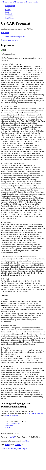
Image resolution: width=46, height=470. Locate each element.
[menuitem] (7, 10)
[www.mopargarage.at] (9, 40)
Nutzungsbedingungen (35, 413)
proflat (7, 445)
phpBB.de (25, 441)
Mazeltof (18, 445)
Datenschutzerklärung (11, 415)
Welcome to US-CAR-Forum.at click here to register (19, 2)
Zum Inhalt (5, 33)
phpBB (12, 437)
